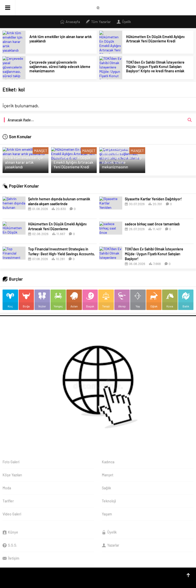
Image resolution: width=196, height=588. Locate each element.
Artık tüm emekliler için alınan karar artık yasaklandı (60, 38)
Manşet (40, 150)
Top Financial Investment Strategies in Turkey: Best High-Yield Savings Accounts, (61, 251)
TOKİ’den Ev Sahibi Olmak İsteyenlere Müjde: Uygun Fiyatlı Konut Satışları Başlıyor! (154, 254)
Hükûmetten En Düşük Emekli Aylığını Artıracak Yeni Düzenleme (57, 226)
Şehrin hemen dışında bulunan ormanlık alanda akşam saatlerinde (59, 201)
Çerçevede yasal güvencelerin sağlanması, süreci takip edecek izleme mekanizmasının (59, 66)
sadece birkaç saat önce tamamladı (152, 224)
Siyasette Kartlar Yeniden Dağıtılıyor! (153, 199)
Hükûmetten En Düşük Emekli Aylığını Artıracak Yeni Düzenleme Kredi (155, 38)
